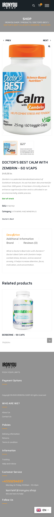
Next (46, 40)
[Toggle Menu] (47, 5)
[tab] (13, 234)
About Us (6, 412)
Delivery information (11, 433)
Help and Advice (9, 463)
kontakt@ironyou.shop (21, 490)
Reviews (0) (30, 242)
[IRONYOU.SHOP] (10, 5)
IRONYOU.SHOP (23, 395)
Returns (5, 438)
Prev (8, 40)
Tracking (6, 459)
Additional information (20, 238)
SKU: (4, 206)
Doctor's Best (8, 218)
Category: (7, 211)
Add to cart (49, 340)
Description (13, 234)
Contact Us (6, 416)
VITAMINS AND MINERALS (24, 211)
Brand (10, 242)
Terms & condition (10, 442)
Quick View (4, 340)
